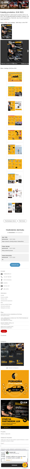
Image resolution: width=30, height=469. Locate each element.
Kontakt (2, 295)
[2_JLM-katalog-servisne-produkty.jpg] (15, 162)
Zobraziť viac (15, 264)
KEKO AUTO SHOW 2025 (7, 326)
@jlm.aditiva (6, 289)
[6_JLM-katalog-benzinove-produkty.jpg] (15, 89)
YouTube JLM (6, 285)
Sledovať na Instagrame (13, 367)
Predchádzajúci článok (10, 221)
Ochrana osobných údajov (6, 304)
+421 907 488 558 (7, 276)
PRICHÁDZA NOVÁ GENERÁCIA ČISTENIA (11, 314)
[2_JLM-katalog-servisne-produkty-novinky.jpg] (15, 176)
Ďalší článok (22, 221)
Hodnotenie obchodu (15, 230)
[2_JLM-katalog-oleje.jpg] (15, 147)
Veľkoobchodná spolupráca (6, 300)
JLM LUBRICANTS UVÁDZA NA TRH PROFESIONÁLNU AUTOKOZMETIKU (14, 318)
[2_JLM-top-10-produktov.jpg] (15, 191)
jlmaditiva (6, 282)
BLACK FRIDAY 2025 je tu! (7, 323)
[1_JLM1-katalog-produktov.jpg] (15, 74)
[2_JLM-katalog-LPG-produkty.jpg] (15, 103)
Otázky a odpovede (5, 433)
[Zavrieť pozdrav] (5, 451)
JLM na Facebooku (8, 279)
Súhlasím (14, 465)
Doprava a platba (4, 297)
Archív (3, 331)
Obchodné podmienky (5, 306)
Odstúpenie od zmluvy (5, 307)
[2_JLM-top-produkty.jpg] (15, 205)
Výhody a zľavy (4, 298)
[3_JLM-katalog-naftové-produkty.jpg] (15, 118)
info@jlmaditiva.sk (7, 273)
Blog (2, 302)
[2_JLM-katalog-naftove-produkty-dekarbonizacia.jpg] (15, 133)
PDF (6, 22)
